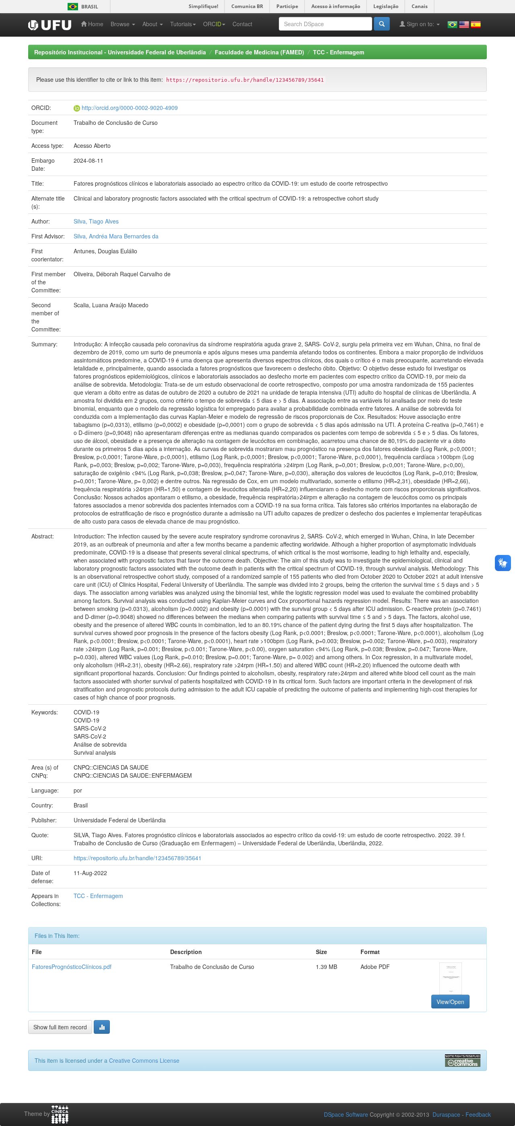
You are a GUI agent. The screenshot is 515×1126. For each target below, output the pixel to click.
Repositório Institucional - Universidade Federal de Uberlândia (120, 52)
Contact (242, 24)
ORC (212, 24)
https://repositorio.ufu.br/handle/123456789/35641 (138, 858)
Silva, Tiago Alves (96, 221)
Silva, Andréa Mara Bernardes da (116, 236)
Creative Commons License (144, 1060)
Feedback (478, 1114)
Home (95, 24)
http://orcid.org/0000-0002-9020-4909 (130, 107)
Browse (121, 24)
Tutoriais (181, 24)
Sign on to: (420, 24)
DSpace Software (346, 1114)
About (150, 24)
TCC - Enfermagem (338, 52)
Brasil (81, 6)
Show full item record (60, 1027)
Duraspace (446, 1114)
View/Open (450, 1002)
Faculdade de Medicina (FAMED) (259, 52)
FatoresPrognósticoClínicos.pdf (71, 966)
